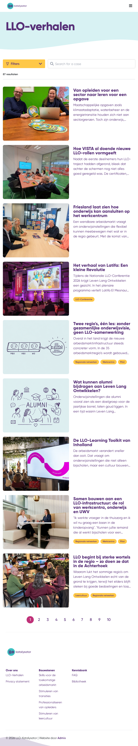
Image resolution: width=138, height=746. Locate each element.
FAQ (74, 675)
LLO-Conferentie (83, 299)
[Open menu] (130, 6)
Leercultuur (81, 595)
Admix (62, 738)
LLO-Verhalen (15, 675)
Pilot (122, 362)
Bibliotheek (79, 681)
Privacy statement (17, 681)
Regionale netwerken (86, 362)
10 (109, 620)
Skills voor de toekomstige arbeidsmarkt (47, 680)
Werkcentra (108, 362)
